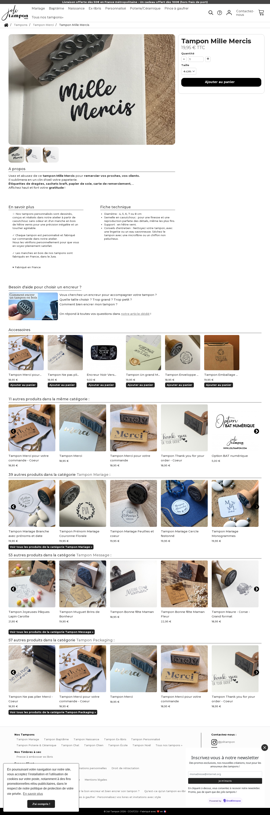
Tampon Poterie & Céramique (36, 745)
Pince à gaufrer (176, 8)
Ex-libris (95, 8)
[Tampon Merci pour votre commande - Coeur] (31, 427)
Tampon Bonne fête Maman (132, 612)
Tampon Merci (70, 456)
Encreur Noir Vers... (101, 375)
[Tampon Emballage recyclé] (221, 352)
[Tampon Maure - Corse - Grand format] (235, 583)
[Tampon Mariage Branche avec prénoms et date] (31, 503)
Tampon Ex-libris (115, 739)
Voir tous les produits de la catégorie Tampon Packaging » (53, 712)
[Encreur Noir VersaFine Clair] (104, 352)
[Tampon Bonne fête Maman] (133, 583)
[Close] (264, 747)
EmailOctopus (234, 801)
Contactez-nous (245, 13)
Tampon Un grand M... (143, 375)
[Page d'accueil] (6, 25)
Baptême (56, 8)
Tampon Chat (70, 745)
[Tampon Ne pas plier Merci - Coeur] (65, 352)
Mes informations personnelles (86, 768)
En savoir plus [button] (33, 793)
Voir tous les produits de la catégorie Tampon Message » (51, 631)
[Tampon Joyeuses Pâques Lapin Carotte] (31, 583)
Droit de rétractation (125, 768)
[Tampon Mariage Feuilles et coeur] (133, 503)
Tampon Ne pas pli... (63, 375)
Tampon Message (93, 555)
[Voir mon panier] (264, 13)
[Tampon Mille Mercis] (16, 155)
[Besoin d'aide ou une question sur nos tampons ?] (219, 14)
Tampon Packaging (94, 640)
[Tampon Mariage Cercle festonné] (184, 503)
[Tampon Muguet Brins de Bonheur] (82, 583)
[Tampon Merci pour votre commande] (133, 427)
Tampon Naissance (86, 739)
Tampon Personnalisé (145, 739)
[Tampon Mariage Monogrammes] (235, 503)
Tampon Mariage (93, 474)
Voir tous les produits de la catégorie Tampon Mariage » (51, 546)
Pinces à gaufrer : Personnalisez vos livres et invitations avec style (117, 797)
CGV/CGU (133, 811)
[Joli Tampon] (15, 13)
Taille (185, 65)
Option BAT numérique (230, 456)
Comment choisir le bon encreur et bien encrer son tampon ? (99, 791)
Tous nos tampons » (169, 745)
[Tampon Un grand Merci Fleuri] (143, 352)
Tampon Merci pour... (25, 375)
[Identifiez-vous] (229, 13)
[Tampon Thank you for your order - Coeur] (184, 427)
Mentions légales (96, 779)
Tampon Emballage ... (221, 375)
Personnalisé (115, 8)
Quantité (187, 53)
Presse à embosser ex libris (34, 756)
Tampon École (118, 745)
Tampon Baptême (56, 739)
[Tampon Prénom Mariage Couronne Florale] (82, 503)
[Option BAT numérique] (235, 427)
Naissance (76, 8)
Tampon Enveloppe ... (181, 375)
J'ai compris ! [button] (41, 804)
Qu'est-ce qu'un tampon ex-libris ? (167, 791)
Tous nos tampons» (47, 17)
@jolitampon (226, 742)
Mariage (38, 8)
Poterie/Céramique (145, 8)
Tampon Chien (93, 745)
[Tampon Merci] (26, 352)
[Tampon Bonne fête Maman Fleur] (184, 583)
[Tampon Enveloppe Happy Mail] (182, 352)
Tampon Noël (141, 745)
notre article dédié (135, 314)
